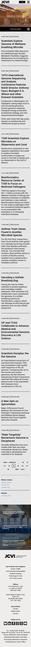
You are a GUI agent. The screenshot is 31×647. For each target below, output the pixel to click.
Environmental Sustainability (15, 571)
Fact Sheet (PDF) (6, 496)
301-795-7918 (5, 485)
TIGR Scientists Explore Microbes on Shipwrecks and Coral (15, 141)
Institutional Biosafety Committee (15, 637)
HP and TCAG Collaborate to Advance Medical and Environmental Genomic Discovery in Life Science (15, 330)
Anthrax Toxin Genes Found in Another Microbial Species (13, 232)
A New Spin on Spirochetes (9, 403)
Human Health (15, 569)
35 (18, 466)
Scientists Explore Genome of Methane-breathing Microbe (13, 44)
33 (9, 466)
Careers (15, 613)
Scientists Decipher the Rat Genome (15, 355)
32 (5, 466)
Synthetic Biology (15, 573)
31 (28, 462)
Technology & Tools (15, 576)
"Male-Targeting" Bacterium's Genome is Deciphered (14, 437)
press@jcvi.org (5, 487)
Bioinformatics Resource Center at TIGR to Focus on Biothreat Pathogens (13, 182)
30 (23, 462)
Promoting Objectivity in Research (15, 639)
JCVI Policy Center (15, 578)
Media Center (15, 611)
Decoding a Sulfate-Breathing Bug (12, 279)
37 (27, 466)
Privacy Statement (9, 635)
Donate (22, 2)
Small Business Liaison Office (15, 642)
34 (14, 466)
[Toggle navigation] (28, 2)
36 (23, 466)
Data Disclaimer (22, 635)
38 (8, 469)
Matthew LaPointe (6, 482)
